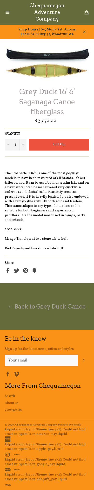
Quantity (12, 134)
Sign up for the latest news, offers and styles (39, 349)
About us (12, 403)
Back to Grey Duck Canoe (49, 306)
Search (10, 396)
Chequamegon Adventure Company (47, 12)
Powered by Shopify (69, 425)
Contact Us (13, 410)
